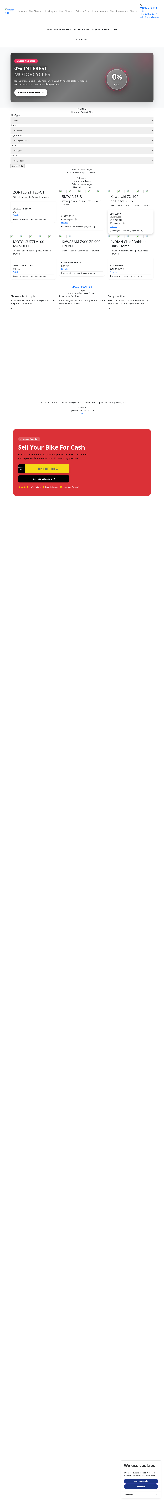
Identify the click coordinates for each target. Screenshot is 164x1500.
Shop (133, 11)
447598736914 (148, 13)
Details (16, 215)
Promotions (98, 11)
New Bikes (34, 11)
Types (13, 145)
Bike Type (15, 115)
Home (20, 11)
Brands (14, 125)
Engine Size (16, 135)
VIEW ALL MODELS (81, 287)
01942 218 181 (148, 7)
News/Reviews (117, 11)
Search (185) (17, 166)
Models (14, 155)
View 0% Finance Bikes (29, 92)
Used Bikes (64, 11)
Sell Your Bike (82, 11)
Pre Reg (49, 11)
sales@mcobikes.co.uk (150, 17)
